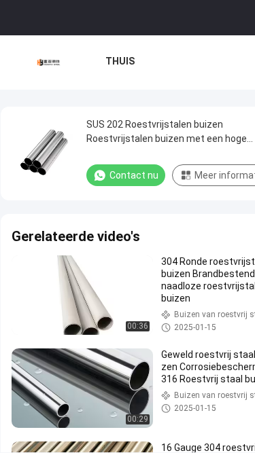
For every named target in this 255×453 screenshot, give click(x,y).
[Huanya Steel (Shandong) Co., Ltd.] (49, 62)
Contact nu (133, 175)
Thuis (120, 61)
